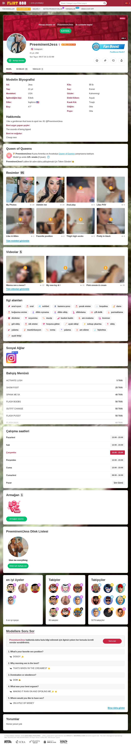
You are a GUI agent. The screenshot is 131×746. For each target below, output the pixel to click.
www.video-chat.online (32, 736)
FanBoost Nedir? (117, 52)
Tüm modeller (8, 9)
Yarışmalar (70, 9)
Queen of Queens (67, 154)
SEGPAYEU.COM (79, 736)
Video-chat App (87, 9)
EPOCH (69, 736)
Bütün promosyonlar (52, 9)
